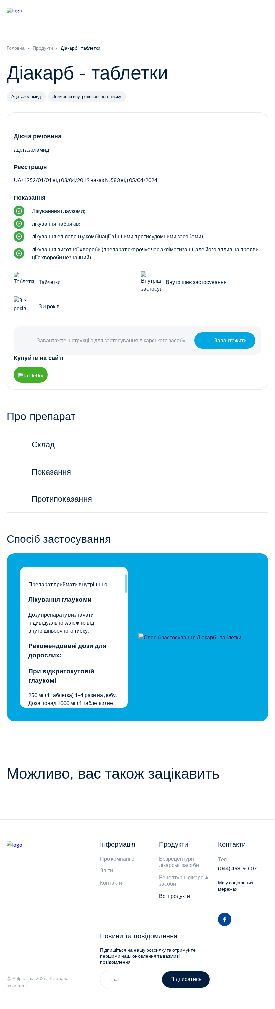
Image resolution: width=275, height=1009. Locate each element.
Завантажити (230, 340)
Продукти (43, 48)
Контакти (111, 882)
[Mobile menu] (264, 10)
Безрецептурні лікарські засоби (179, 861)
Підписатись (185, 979)
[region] (74, 637)
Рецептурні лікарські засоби (184, 880)
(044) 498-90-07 (237, 868)
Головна (16, 48)
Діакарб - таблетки (80, 48)
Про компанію (117, 858)
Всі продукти (174, 896)
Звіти (106, 870)
